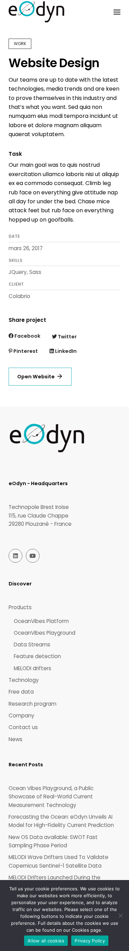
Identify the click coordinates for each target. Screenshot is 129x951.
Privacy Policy (90, 940)
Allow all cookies (46, 940)
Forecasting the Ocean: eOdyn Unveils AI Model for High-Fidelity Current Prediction (61, 821)
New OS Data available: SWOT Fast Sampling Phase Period (53, 841)
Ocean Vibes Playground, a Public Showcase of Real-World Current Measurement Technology (51, 797)
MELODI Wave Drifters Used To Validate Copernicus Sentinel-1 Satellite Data (58, 861)
